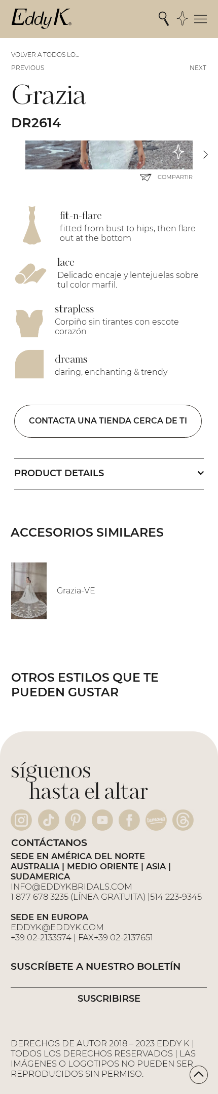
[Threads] (183, 820)
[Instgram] (21, 820)
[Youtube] (102, 820)
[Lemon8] (156, 820)
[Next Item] (205, 155)
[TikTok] (48, 820)
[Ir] (199, 1075)
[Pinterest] (75, 820)
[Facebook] (129, 820)
